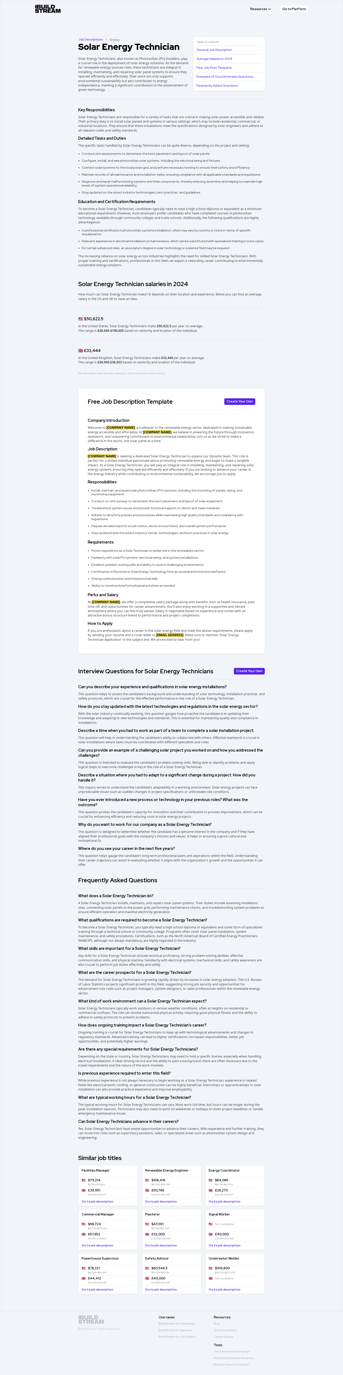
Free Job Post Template (214, 68)
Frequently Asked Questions (217, 85)
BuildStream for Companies (177, 1323)
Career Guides (223, 1336)
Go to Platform (294, 9)
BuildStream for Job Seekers (178, 1336)
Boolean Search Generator (231, 1364)
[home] (48, 8)
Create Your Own (240, 401)
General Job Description (214, 50)
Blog (217, 1323)
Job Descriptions (90, 39)
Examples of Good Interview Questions (225, 77)
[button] (260, 9)
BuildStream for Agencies (176, 1330)
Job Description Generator (232, 1351)
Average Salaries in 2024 (214, 59)
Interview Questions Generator (234, 1358)
